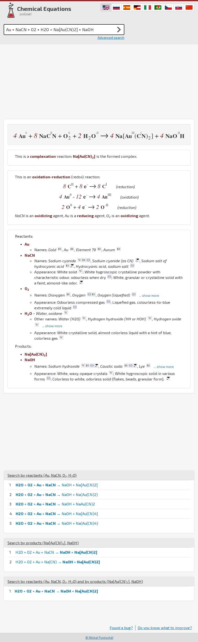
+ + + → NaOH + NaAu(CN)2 (55, 504)
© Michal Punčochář (99, 638)
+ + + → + (56, 591)
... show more (149, 295)
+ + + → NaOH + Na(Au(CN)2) (57, 494)
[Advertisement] (99, 80)
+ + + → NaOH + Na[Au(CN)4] (57, 513)
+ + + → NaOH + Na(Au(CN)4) (57, 523)
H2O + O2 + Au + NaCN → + (56, 552)
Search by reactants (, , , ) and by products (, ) (75, 581)
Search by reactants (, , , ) (42, 475)
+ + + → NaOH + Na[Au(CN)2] (57, 485)
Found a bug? (121, 627)
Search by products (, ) (43, 542)
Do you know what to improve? (165, 627)
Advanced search (111, 37)
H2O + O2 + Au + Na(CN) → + (57, 561)
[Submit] (119, 29)
